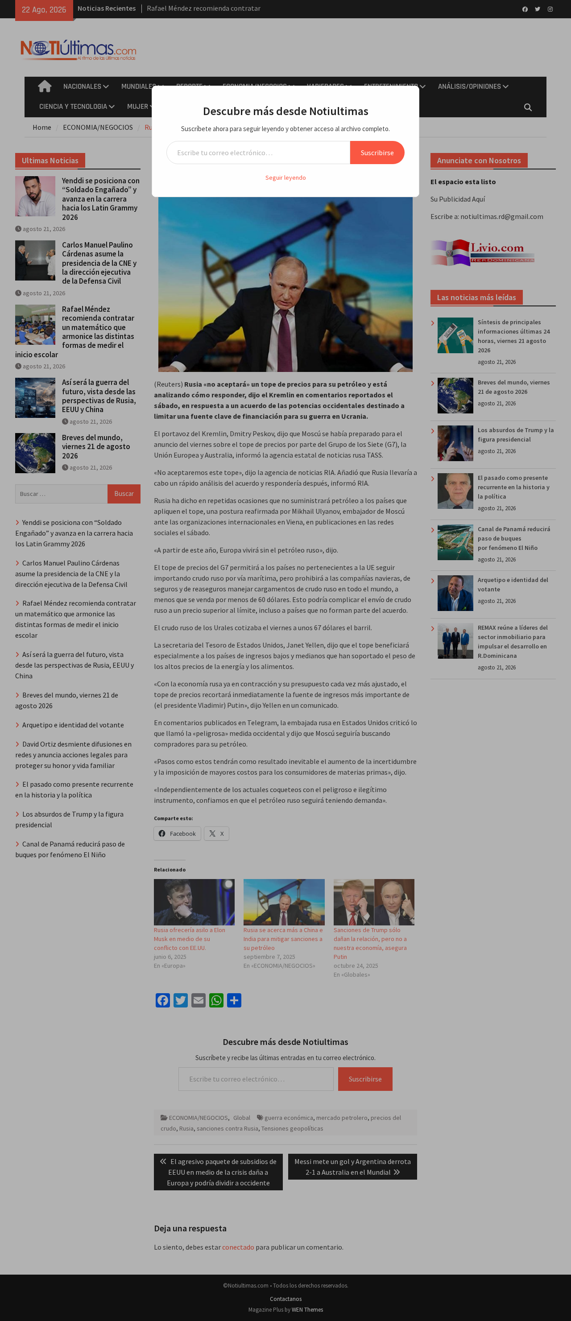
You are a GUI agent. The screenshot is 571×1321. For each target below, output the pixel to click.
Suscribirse (377, 152)
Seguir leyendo (285, 177)
